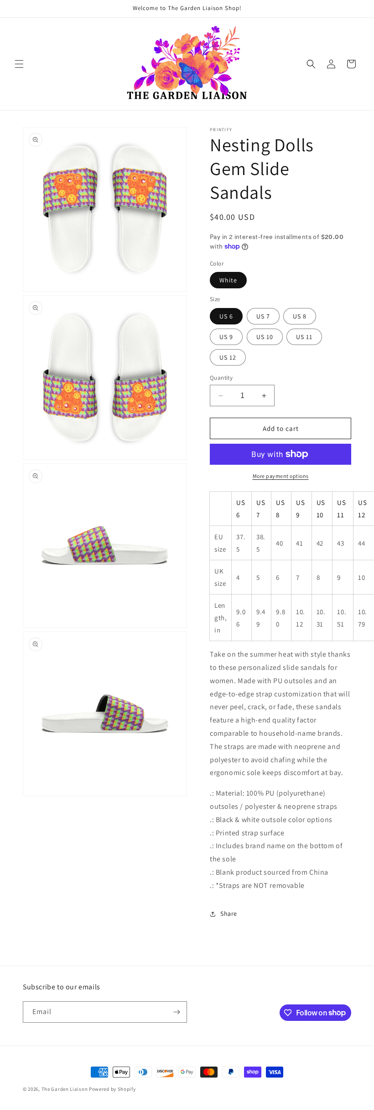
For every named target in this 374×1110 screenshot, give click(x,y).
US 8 (299, 316)
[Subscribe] (176, 1012)
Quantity (221, 378)
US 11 (304, 337)
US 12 (227, 357)
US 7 (263, 316)
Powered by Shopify (112, 1089)
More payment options (281, 476)
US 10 (264, 337)
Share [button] (228, 913)
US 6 (226, 316)
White (228, 280)
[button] (19, 64)
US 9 (226, 337)
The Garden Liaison (65, 1089)
